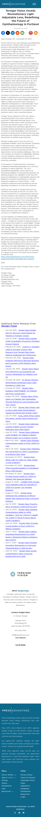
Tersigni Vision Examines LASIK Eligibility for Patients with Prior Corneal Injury (21, 391)
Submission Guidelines (25, 787)
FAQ (3, 788)
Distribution (7, 786)
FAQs (23, 783)
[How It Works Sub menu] (15, 775)
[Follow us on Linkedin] (23, 813)
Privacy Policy (26, 775)
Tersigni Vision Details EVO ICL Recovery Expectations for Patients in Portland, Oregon (20, 333)
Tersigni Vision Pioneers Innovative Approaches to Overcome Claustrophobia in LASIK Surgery (21, 545)
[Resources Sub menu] (12, 791)
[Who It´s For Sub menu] (15, 777)
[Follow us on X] (15, 813)
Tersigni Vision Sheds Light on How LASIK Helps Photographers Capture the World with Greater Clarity (22, 410)
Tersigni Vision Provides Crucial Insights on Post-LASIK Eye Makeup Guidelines (21, 526)
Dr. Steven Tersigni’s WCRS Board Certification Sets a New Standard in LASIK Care (21, 382)
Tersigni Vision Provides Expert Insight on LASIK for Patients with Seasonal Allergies (20, 476)
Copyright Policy (28, 780)
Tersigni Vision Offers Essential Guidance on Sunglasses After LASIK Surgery (21, 468)
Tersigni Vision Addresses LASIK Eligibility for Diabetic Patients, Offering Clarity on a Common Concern (22, 435)
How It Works (7, 775)
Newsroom (25, 794)
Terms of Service (28, 777)
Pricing (4, 780)
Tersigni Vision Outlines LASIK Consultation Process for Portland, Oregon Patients (22, 341)
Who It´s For (7, 777)
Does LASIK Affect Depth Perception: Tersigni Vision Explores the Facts (22, 418)
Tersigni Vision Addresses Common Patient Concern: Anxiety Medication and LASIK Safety (22, 426)
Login (23, 797)
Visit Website (20, 638)
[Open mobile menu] (34, 4)
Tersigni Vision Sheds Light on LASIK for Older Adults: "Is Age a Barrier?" (21, 459)
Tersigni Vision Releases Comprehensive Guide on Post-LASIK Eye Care (22, 443)
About (4, 783)
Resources (6, 791)
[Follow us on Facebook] (19, 813)
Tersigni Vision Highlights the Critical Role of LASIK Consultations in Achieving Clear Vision (22, 451)
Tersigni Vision (9, 326)
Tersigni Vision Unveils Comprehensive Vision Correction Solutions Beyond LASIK (21, 553)
